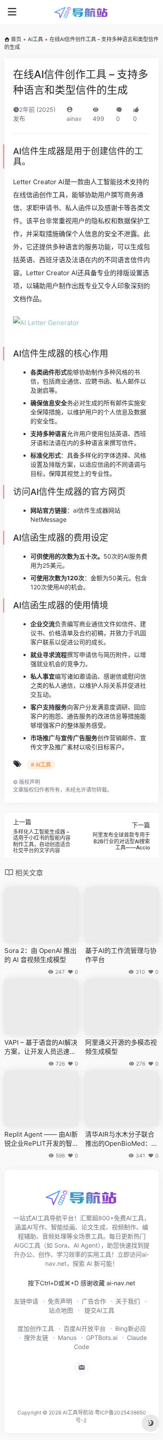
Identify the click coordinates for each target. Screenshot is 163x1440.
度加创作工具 (35, 1328)
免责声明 (60, 1301)
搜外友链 (36, 1337)
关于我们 (128, 1301)
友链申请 (26, 1301)
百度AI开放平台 (84, 1328)
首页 (16, 39)
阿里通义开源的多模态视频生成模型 (121, 1047)
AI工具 (35, 39)
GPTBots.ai (101, 1337)
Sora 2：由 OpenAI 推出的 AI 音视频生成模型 (40, 955)
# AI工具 (41, 764)
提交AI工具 (98, 1310)
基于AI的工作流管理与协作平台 (120, 955)
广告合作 (94, 1301)
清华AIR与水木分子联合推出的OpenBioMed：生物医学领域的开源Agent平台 (121, 1139)
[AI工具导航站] (81, 12)
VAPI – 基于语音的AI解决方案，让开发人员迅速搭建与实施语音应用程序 (40, 1047)
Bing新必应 (130, 1328)
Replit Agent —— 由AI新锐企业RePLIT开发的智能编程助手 (41, 1139)
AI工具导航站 (78, 1412)
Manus (67, 1337)
